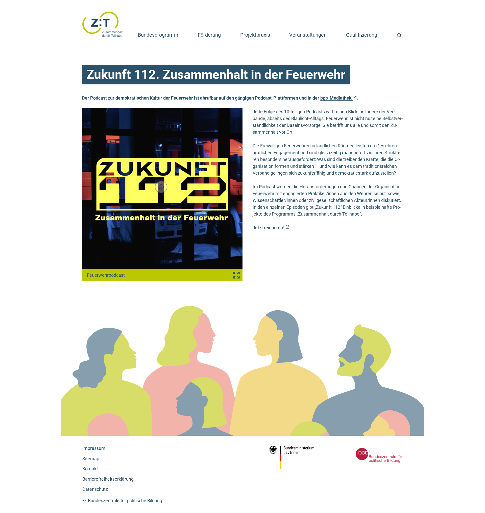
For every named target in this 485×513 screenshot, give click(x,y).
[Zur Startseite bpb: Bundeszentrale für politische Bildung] (371, 455)
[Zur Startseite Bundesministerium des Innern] (293, 457)
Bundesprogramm (158, 35)
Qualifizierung (361, 35)
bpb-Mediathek (338, 98)
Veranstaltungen (308, 35)
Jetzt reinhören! (271, 227)
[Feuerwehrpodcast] (162, 194)
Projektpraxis (255, 35)
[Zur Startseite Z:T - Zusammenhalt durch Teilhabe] (102, 24)
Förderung (209, 35)
